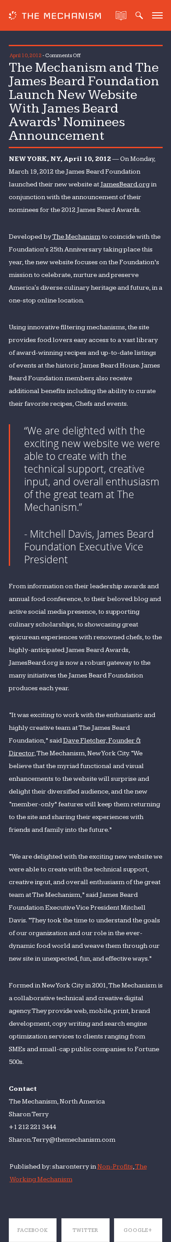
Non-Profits (115, 1166)
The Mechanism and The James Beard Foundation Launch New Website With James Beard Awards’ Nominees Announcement (84, 101)
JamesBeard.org (125, 184)
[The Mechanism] (55, 16)
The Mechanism (76, 236)
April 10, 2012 (26, 55)
